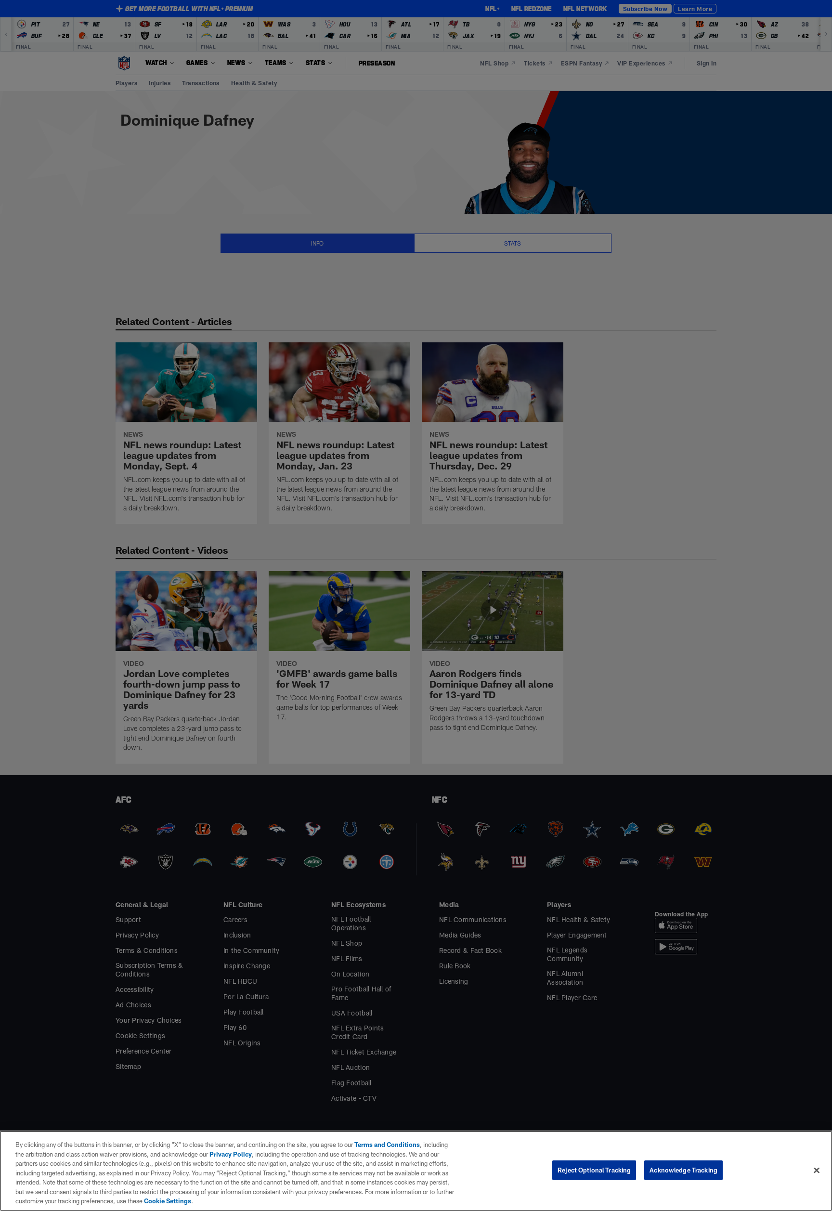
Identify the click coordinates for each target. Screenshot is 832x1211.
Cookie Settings (167, 1201)
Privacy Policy (230, 1154)
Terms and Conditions (387, 1144)
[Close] (816, 1170)
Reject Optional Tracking (594, 1169)
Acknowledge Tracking (683, 1169)
